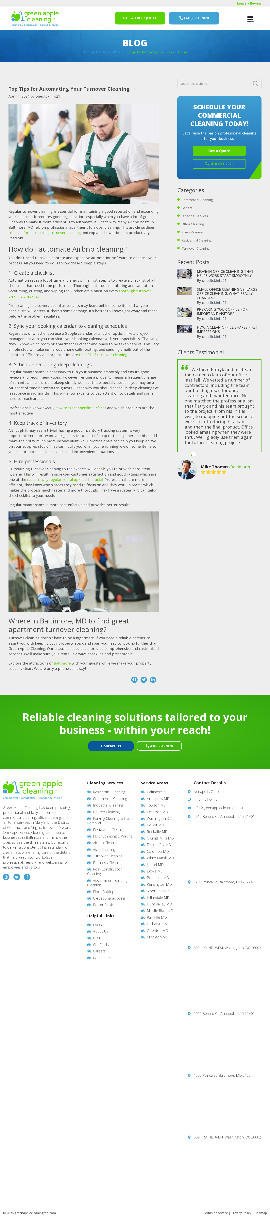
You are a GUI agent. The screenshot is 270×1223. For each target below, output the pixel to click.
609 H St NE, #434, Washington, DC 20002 (227, 947)
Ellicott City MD (159, 844)
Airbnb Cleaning (105, 842)
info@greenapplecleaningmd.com (220, 807)
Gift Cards (101, 944)
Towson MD (156, 805)
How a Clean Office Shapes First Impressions (227, 329)
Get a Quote (219, 150)
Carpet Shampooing (109, 898)
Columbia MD (158, 851)
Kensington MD (159, 884)
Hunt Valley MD (159, 904)
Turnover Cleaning (196, 248)
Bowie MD (155, 871)
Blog (117, 52)
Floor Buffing (103, 891)
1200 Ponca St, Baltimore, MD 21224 (223, 882)
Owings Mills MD (160, 838)
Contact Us (111, 746)
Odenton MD (157, 930)
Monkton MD (157, 937)
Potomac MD (157, 811)
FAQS (97, 924)
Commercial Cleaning (197, 200)
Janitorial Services (195, 216)
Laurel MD (155, 864)
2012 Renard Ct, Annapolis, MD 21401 (224, 816)
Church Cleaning (106, 811)
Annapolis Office (207, 791)
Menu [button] (250, 21)
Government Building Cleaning (107, 882)
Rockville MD (157, 831)
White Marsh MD (160, 857)
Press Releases (193, 232)
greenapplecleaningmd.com (35, 1213)
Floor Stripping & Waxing (112, 836)
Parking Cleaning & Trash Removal (110, 820)
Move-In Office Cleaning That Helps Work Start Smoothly (225, 273)
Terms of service (215, 1213)
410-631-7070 (221, 163)
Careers (99, 951)
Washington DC (159, 818)
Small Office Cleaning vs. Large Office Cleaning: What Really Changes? (227, 293)
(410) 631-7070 (196, 17)
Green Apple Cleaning (35, 18)
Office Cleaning (193, 224)
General (187, 208)
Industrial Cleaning (108, 805)
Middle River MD (160, 910)
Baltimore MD (158, 792)
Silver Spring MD (160, 890)
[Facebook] (134, 680)
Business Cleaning (107, 862)
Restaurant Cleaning (109, 829)
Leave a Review (249, 3)
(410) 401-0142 (206, 799)
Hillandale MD (158, 897)
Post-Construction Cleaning (105, 871)
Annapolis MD (158, 798)
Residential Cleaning (197, 240)
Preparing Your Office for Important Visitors (222, 311)
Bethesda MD (158, 877)
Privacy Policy (241, 1213)
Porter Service (104, 904)
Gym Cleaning (104, 849)
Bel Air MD (155, 825)
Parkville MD (157, 917)
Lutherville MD (158, 923)
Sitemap (261, 1213)
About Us (101, 931)
